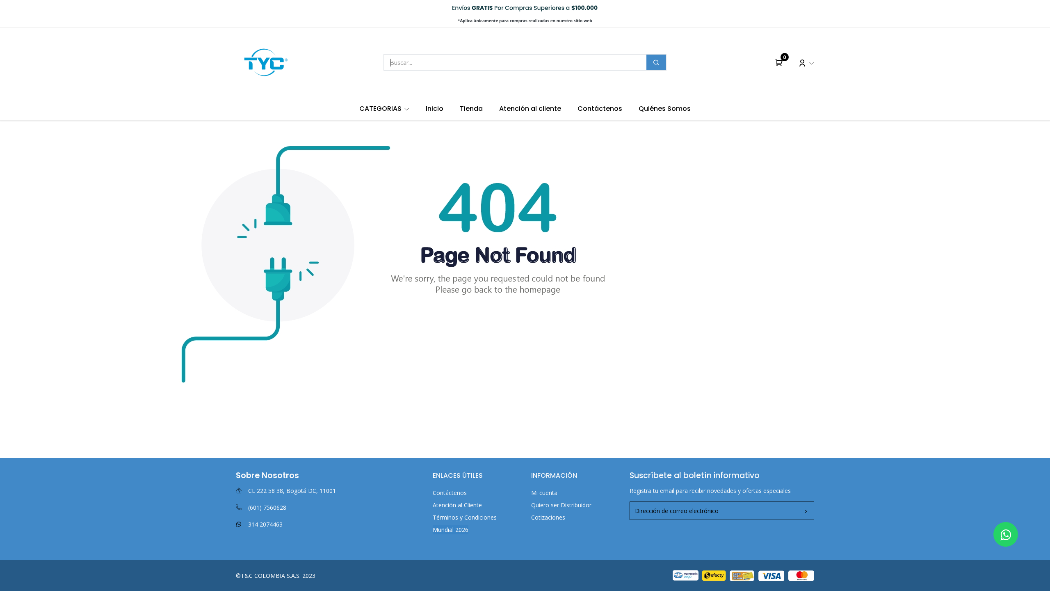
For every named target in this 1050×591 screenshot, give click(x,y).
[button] (806, 511)
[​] (1005, 534)
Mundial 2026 (450, 530)
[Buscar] (656, 62)
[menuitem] (384, 109)
